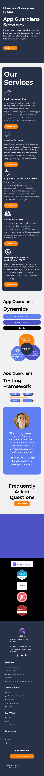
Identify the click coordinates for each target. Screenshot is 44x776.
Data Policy (12, 767)
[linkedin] (26, 655)
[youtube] (22, 655)
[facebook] (18, 655)
